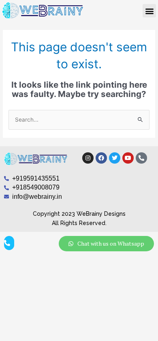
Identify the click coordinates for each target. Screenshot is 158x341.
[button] (149, 10)
